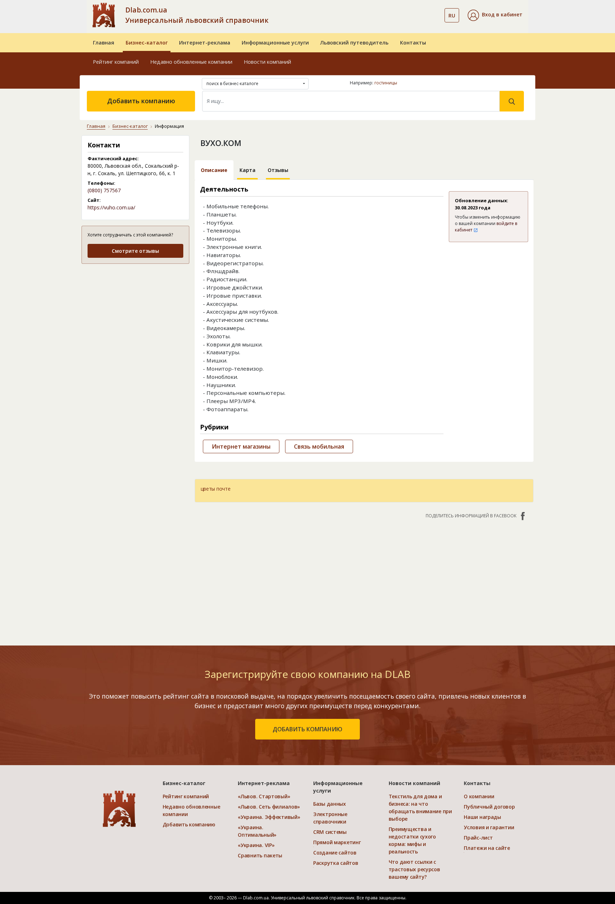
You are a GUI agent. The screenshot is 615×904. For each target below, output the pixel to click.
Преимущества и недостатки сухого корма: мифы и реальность (412, 840)
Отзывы (278, 170)
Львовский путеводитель (354, 42)
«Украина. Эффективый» (269, 817)
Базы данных (329, 803)
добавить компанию (307, 729)
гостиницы (385, 83)
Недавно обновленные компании (191, 61)
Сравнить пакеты (260, 855)
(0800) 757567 (104, 190)
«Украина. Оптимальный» (257, 831)
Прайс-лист (478, 837)
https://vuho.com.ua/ (111, 207)
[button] (495, 15)
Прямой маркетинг (337, 842)
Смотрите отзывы (135, 250)
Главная (103, 42)
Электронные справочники (330, 818)
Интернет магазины (241, 446)
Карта (248, 170)
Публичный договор (489, 806)
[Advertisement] (135, 315)
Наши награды (482, 817)
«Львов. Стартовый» (264, 796)
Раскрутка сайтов (335, 862)
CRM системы (330, 832)
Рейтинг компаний (116, 61)
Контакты (413, 42)
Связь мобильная (319, 446)
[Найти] (512, 101)
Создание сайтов (335, 852)
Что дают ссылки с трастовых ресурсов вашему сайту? (414, 869)
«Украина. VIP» (256, 845)
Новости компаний (267, 61)
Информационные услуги (275, 42)
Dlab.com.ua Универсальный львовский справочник (196, 15)
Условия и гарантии (489, 827)
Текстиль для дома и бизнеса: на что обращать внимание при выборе (420, 807)
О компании (479, 796)
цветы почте (216, 488)
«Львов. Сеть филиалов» (269, 806)
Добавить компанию (141, 100)
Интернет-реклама (204, 42)
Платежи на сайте (487, 848)
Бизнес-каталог (147, 42)
